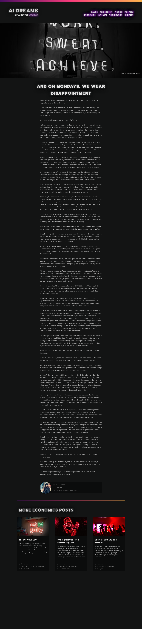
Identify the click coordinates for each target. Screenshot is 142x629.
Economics (90, 15)
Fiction (118, 12)
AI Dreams (23, 11)
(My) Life (102, 15)
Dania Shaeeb (135, 73)
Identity (129, 15)
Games (94, 12)
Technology (115, 15)
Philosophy (106, 12)
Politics (129, 12)
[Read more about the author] (46, 488)
